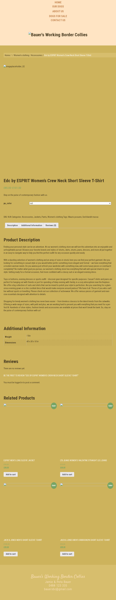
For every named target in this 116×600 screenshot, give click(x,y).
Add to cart (11, 474)
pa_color (8, 203)
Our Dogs (58, 6)
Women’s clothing (21, 55)
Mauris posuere (75, 217)
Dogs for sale (58, 16)
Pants (44, 217)
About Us (58, 11)
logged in (19, 382)
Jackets (37, 217)
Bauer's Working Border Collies (58, 576)
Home (58, 2)
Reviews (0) (51, 225)
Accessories (36, 55)
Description (12, 225)
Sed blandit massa (90, 217)
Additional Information (31, 225)
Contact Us (58, 20)
